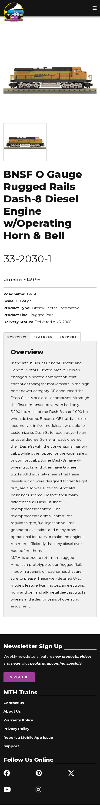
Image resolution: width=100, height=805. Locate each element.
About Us (12, 711)
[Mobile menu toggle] (95, 8)
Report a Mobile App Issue (28, 737)
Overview (17, 337)
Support (68, 337)
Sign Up (19, 677)
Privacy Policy (16, 728)
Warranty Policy (18, 720)
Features (43, 337)
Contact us (13, 703)
